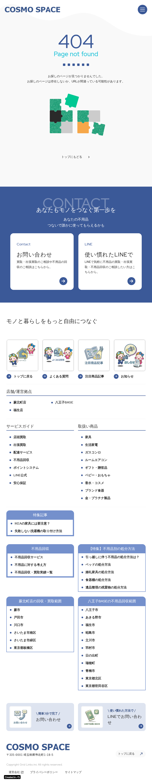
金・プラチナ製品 (97, 498)
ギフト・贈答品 (96, 468)
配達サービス (22, 452)
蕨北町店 (19, 402)
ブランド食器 (94, 490)
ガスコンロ (93, 452)
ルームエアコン (96, 460)
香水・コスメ (94, 483)
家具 (88, 437)
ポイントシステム (26, 468)
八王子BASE (64, 402)
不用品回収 (21, 460)
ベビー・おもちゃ (97, 475)
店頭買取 (19, 437)
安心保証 (19, 483)
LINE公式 (20, 475)
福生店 (18, 410)
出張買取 (19, 445)
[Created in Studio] (12, 777)
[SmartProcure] (32, 10)
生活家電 (91, 445)
